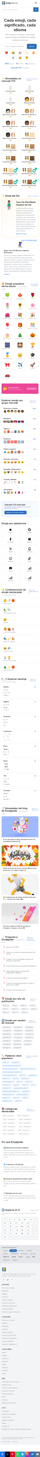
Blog (3, 1397)
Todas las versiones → (32, 1021)
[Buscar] (35, 9)
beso (16, 1085)
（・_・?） (7, 734)
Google (4, 1355)
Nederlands (14, 1254)
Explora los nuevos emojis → (15, 512)
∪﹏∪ (5, 796)
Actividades (8, 489)
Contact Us (5, 1426)
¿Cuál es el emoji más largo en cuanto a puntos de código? (20, 984)
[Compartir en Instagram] (27, 1454)
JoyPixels (5, 1370)
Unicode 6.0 (28, 1041)
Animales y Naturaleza (11, 469)
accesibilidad (8, 1082)
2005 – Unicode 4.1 (9, 1123)
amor (19, 1082)
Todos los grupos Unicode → (11, 1312)
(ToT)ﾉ (5, 793)
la (33, 1085)
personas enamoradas (11, 1091)
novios (16, 1098)
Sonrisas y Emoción (10, 459)
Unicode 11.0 (29, 1034)
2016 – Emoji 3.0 (24, 1134)
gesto (29, 1082)
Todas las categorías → (31, 1110)
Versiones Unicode (8, 1391)
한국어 (21, 1257)
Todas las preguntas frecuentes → (31, 939)
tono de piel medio (10, 1069)
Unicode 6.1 (17, 1041)
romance (7, 1088)
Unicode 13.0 (7, 1034)
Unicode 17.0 (7, 1027)
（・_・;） (7, 740)
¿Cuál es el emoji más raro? (16, 990)
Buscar (31, 46)
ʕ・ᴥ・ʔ (6, 779)
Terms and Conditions (9, 1414)
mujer (6, 1062)
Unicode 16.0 (18, 1027)
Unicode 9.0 (18, 1037)
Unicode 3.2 (17, 1048)
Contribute (5, 1411)
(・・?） (6, 737)
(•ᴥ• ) (5, 754)
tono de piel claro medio (12, 1065)
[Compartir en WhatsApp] (17, 1454)
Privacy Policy (6, 1417)
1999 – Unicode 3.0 (23, 1116)
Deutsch (21, 1250)
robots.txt (14, 1441)
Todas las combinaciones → (33, 591)
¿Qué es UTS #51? (12, 947)
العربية (28, 1257)
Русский (33, 1254)
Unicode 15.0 (7, 1030)
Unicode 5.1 (17, 1044)
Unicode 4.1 (27, 1044)
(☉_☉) (5, 719)
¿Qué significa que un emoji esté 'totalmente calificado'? (17, 972)
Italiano (5, 1254)
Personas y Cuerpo (10, 408)
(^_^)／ (6, 690)
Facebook (5, 1358)
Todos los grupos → (33, 401)
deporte (6, 1098)
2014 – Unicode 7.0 (24, 1130)
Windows (5, 1361)
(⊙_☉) (5, 722)
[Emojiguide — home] (10, 3)
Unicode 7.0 (6, 1041)
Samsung (5, 1367)
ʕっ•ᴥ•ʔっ (6, 784)
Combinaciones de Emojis (10, 1382)
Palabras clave (6, 1385)
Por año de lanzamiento (10, 1388)
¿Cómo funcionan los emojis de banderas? (21, 966)
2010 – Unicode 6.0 (25, 1127)
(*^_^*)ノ (7, 692)
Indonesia (6, 1260)
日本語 (14, 1257)
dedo (25, 1098)
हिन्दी (33, 1257)
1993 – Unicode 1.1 (8, 1116)
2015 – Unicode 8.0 (9, 1134)
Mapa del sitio (6, 1441)
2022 (32, 1005)
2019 (25, 1009)
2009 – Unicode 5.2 (9, 1127)
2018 (34, 1009)
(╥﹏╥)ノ (6, 799)
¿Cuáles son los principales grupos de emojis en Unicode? (19, 960)
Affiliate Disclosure (8, 1420)
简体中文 (6, 1257)
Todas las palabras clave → (32, 1056)
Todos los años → (33, 999)
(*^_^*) (6, 705)
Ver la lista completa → (34, 284)
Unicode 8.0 (29, 1037)
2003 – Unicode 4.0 (25, 1119)
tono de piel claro (9, 1075)
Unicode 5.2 (6, 1044)
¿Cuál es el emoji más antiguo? (17, 978)
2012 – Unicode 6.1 (8, 1130)
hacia (25, 1085)
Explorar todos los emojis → (32, 79)
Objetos (6, 429)
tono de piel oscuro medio (12, 1072)
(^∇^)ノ (6, 695)
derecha (25, 1078)
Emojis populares (7, 1394)
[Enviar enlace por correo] (37, 1454)
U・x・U (6, 752)
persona (26, 1091)
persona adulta (22, 1094)
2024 (15, 1005)
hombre (15, 1062)
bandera (33, 1075)
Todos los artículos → (35, 809)
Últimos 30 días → (32, 196)
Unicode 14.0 (18, 1030)
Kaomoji (4, 1400)
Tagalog (15, 1260)
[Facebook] (3, 1280)
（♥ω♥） (6, 767)
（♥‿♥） (6, 764)
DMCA (4, 1423)
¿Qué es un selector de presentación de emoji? (20, 953)
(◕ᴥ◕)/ (5, 749)
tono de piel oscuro (27, 1069)
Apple (4, 1352)
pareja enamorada (21, 1088)
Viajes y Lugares (9, 449)
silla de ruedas (8, 1094)
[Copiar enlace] (32, 1454)
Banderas (7, 418)
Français (29, 1250)
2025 (6, 1005)
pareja (6, 1078)
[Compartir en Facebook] (2, 1454)
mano (22, 1075)
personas (6, 1085)
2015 (24, 1012)
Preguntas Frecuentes (9, 1403)
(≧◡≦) (5, 707)
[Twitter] (7, 1280)
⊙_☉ (4, 725)
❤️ (6, 53)
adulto (18, 1101)
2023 (23, 1005)
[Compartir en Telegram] (22, 1454)
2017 (6, 1012)
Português (24, 1254)
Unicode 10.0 (7, 1037)
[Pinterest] (12, 1280)
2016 (15, 1012)
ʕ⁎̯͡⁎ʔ (5, 781)
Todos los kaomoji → (33, 680)
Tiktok (4, 1373)
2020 (15, 1009)
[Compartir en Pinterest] (12, 1454)
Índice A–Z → (34, 1210)
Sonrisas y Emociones (9, 1335)
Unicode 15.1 (29, 1027)
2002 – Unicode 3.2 (9, 1119)
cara (15, 1078)
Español (13, 1250)
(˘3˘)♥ (5, 769)
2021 (5, 1009)
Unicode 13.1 (29, 1030)
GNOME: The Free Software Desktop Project (16, 1429)
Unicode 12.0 (18, 1034)
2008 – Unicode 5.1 (24, 1123)
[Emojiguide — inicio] (4, 1269)
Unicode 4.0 (6, 1048)
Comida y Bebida (9, 479)
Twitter (4, 1364)
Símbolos (7, 439)
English (5, 1250)
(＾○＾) (6, 710)
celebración (7, 1101)
